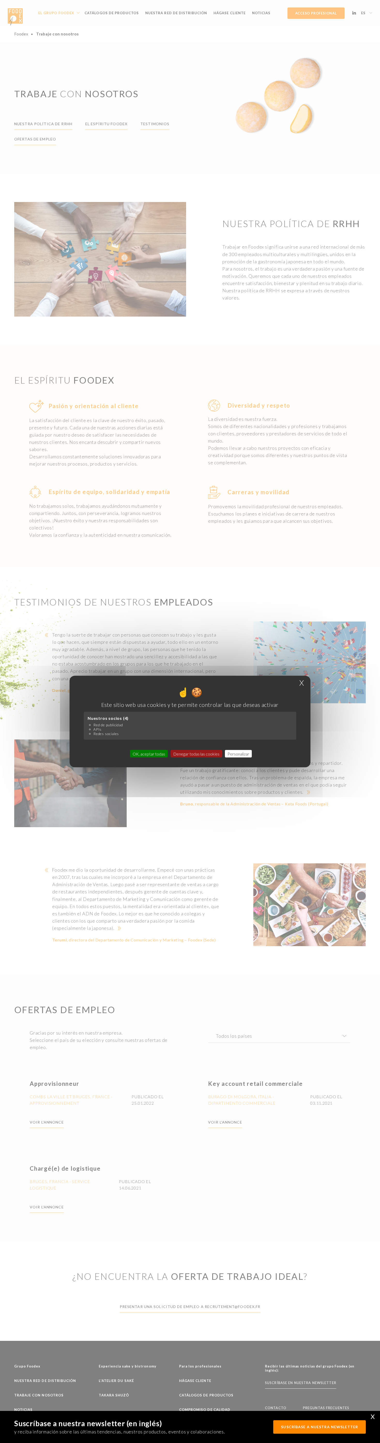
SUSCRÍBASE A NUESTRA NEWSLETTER (319, 1427)
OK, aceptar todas (149, 753)
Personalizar (238, 753)
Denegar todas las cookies (196, 753)
